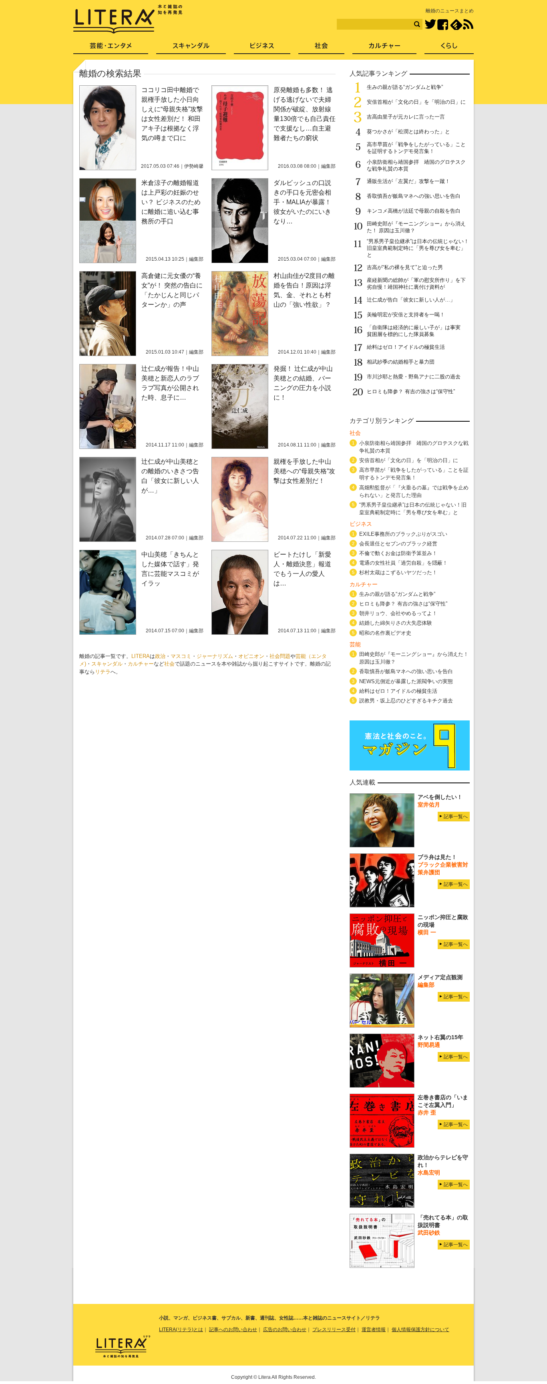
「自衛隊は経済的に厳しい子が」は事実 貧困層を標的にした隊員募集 (416, 330)
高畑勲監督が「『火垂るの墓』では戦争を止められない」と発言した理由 (414, 491)
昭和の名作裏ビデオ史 (385, 633)
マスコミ (181, 656)
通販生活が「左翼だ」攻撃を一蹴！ (408, 181)
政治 (160, 656)
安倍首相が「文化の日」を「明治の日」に (416, 102)
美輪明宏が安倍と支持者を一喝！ (406, 315)
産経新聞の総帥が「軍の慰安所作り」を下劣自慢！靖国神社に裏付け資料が (416, 283)
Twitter (430, 24)
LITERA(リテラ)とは (181, 1329)
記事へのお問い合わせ (233, 1329)
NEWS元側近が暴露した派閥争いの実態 (406, 681)
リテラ (103, 672)
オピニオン (251, 656)
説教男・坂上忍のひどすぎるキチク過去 (406, 701)
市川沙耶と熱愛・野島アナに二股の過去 (414, 377)
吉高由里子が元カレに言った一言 (406, 117)
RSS (468, 24)
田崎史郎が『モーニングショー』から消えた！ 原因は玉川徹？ (414, 658)
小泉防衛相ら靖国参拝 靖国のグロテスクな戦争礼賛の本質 (414, 447)
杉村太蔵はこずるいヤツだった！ (398, 572)
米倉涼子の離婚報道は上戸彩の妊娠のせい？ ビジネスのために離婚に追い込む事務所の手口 (171, 202)
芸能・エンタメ (110, 48)
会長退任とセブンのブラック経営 (398, 544)
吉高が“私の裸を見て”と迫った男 (405, 267)
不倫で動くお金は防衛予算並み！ (398, 553)
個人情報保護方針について (420, 1329)
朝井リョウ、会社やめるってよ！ (398, 613)
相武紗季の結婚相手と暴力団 (400, 362)
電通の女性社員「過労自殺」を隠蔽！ (403, 563)
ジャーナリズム (215, 656)
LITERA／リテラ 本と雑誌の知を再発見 (128, 19)
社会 (169, 664)
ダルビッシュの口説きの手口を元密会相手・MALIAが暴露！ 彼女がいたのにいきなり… (302, 202)
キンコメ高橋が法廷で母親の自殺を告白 (414, 211)
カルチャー (141, 664)
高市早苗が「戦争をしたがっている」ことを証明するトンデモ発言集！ (416, 147)
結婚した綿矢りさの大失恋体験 (395, 623)
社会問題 (279, 656)
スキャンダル (107, 664)
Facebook (442, 24)
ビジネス (262, 48)
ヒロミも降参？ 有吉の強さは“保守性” (411, 391)
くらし (449, 48)
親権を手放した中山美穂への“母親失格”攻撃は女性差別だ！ (304, 471)
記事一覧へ (456, 816)
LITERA (140, 656)
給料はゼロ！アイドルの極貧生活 (406, 347)
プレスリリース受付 (334, 1329)
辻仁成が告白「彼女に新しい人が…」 (411, 300)
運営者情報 (374, 1329)
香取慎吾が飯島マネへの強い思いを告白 (414, 196)
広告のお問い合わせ (284, 1329)
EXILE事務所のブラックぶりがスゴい (403, 534)
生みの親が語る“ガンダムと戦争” (405, 87)
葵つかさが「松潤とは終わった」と (408, 132)
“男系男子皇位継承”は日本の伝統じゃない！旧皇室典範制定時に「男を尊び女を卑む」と (418, 248)
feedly (456, 24)
